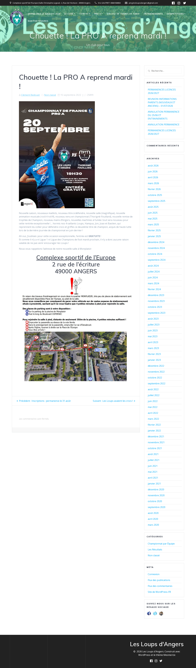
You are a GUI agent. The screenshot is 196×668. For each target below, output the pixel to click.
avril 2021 (153, 477)
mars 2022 (153, 418)
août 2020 (153, 513)
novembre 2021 (156, 442)
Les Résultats (155, 549)
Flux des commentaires (160, 586)
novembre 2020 (156, 495)
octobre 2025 (155, 195)
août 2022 (153, 389)
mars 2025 (153, 224)
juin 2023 (153, 330)
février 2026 (154, 189)
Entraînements (153, 13)
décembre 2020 (156, 489)
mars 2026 (153, 183)
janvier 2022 (154, 430)
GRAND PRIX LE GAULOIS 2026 (44, 13)
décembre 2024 (156, 242)
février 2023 (154, 354)
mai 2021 (152, 471)
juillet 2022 (153, 395)
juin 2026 (153, 171)
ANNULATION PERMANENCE (163, 124)
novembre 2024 (156, 248)
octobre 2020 (155, 501)
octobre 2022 (155, 377)
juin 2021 (153, 465)
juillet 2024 (153, 271)
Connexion (153, 574)
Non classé (50, 95)
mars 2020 (153, 524)
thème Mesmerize (165, 655)
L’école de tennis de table (123, 13)
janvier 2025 (154, 236)
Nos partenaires (38, 21)
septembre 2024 (156, 259)
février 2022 (154, 424)
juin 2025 (153, 212)
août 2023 (153, 318)
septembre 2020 (156, 507)
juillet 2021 (153, 460)
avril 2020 (153, 518)
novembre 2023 (156, 301)
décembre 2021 (156, 436)
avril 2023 (153, 342)
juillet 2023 (153, 324)
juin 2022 (153, 401)
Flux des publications (159, 580)
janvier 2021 (154, 483)
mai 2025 (152, 218)
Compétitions (175, 13)
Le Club (68, 13)
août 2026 (153, 165)
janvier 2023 (154, 360)
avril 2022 (153, 413)
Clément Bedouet (30, 95)
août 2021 (153, 454)
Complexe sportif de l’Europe (76, 257)
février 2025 (154, 230)
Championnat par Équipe (161, 543)
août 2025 (153, 206)
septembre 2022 (156, 383)
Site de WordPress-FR (159, 591)
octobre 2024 (155, 254)
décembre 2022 (156, 365)
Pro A (97, 13)
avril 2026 (153, 177)
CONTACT (84, 13)
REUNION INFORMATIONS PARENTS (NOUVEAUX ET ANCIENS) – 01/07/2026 (162, 102)
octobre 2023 (155, 307)
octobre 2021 (155, 448)
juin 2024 (153, 277)
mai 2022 (152, 407)
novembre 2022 (156, 371)
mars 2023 (153, 348)
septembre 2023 (156, 312)
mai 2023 (152, 336)
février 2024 (154, 289)
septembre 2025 (156, 201)
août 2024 (153, 265)
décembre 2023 (156, 295)
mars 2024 (153, 283)
